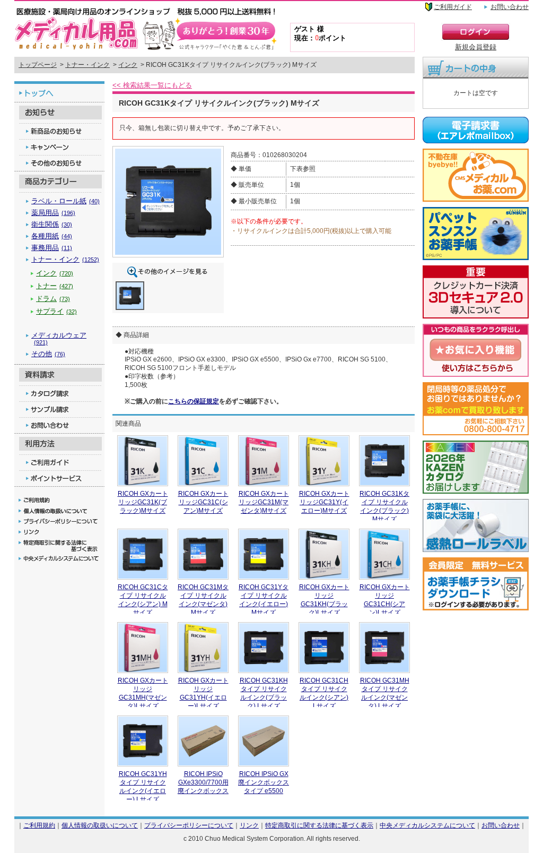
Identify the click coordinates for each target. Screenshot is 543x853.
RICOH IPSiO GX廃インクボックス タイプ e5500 (263, 782)
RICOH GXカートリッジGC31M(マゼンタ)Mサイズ (264, 502)
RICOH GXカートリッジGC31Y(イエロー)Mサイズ (324, 502)
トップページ (38, 65)
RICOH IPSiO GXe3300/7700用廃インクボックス (203, 782)
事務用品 (51, 248)
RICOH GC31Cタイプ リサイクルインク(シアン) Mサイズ (143, 599)
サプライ (56, 311)
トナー (54, 286)
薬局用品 (53, 213)
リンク (249, 825)
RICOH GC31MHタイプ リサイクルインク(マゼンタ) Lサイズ (384, 693)
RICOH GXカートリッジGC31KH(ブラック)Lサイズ (324, 599)
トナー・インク (87, 65)
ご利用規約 (39, 825)
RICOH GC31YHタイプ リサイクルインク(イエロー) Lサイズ (143, 786)
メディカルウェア (58, 338)
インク (127, 65)
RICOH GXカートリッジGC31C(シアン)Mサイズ (203, 502)
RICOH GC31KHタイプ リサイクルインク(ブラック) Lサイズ (264, 693)
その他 (48, 354)
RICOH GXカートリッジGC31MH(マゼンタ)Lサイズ (143, 693)
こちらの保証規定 (193, 401)
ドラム (53, 299)
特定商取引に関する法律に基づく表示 (319, 825)
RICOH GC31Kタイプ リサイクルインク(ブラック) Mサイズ (384, 506)
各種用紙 (51, 236)
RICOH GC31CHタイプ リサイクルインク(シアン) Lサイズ (324, 693)
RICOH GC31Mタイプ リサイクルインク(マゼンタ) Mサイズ (203, 599)
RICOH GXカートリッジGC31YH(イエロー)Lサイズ (203, 693)
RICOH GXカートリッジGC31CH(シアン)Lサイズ (385, 599)
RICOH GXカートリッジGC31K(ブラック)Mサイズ (143, 502)
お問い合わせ (510, 7)
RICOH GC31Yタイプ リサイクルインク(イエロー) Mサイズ (263, 599)
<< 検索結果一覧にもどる (152, 85)
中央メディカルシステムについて (427, 825)
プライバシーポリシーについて (188, 825)
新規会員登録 (475, 47)
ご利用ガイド (453, 7)
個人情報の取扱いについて (100, 825)
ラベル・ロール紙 (65, 201)
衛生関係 (51, 224)
